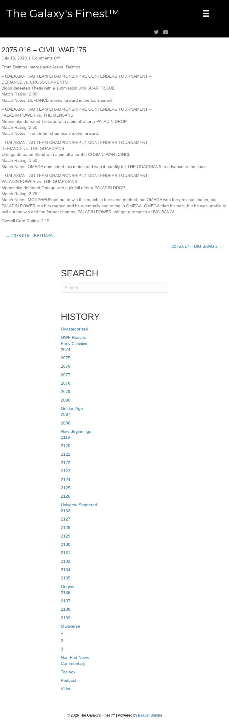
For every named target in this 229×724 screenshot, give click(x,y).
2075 (65, 357)
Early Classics (74, 343)
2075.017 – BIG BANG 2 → (197, 246)
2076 (65, 366)
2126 (65, 496)
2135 (65, 578)
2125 (65, 487)
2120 (65, 445)
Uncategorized (74, 329)
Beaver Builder (150, 715)
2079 (65, 391)
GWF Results (73, 337)
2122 (65, 462)
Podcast (68, 680)
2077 (65, 374)
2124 (65, 479)
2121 (65, 454)
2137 (65, 600)
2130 (65, 544)
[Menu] (206, 13)
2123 (65, 470)
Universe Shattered (79, 504)
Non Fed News (75, 657)
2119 (65, 437)
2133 (65, 510)
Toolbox (68, 672)
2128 (65, 527)
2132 (65, 561)
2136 (65, 592)
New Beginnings (76, 431)
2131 (65, 552)
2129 (65, 536)
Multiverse (70, 626)
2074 (65, 349)
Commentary (73, 663)
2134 (65, 569)
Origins (67, 586)
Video (66, 688)
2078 (65, 383)
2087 (65, 414)
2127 (65, 519)
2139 (65, 617)
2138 (65, 609)
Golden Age (72, 408)
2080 (65, 400)
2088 (65, 423)
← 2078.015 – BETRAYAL (30, 235)
